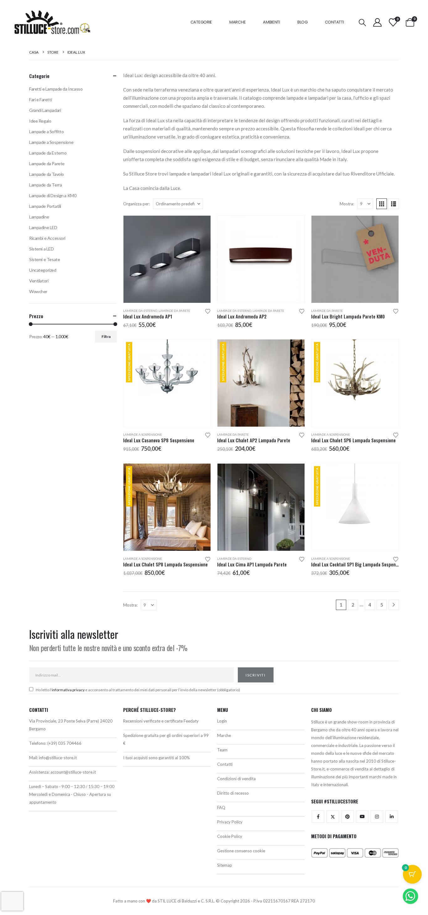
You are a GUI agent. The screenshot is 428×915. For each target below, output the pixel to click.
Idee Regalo (40, 121)
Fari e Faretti (40, 99)
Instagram (377, 816)
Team (222, 749)
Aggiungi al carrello (200, 349)
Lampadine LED (43, 227)
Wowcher (38, 291)
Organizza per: (136, 203)
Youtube (362, 816)
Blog (302, 22)
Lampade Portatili (45, 206)
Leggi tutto (388, 226)
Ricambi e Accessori (47, 238)
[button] (362, 22)
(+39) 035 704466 (64, 743)
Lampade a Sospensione (142, 434)
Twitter (332, 816)
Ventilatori (38, 280)
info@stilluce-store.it (58, 757)
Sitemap (224, 865)
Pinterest (347, 816)
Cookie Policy (229, 836)
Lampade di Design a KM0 (52, 195)
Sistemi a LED (41, 248)
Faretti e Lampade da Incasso (55, 89)
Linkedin (391, 816)
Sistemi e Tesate (44, 259)
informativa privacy (68, 689)
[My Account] (377, 22)
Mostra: (347, 203)
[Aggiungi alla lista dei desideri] (208, 310)
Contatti (334, 22)
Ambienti (271, 22)
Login (222, 720)
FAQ (221, 807)
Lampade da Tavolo (46, 174)
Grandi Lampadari (45, 110)
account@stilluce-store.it (73, 772)
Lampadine (39, 216)
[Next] (394, 605)
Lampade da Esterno (140, 311)
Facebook (318, 816)
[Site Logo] (52, 22)
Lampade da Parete (174, 311)
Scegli (200, 226)
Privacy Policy (230, 821)
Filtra (106, 336)
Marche (237, 22)
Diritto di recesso (233, 793)
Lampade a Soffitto (46, 131)
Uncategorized (42, 270)
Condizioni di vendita (236, 778)
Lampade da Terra (45, 184)
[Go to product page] (167, 259)
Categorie (201, 22)
